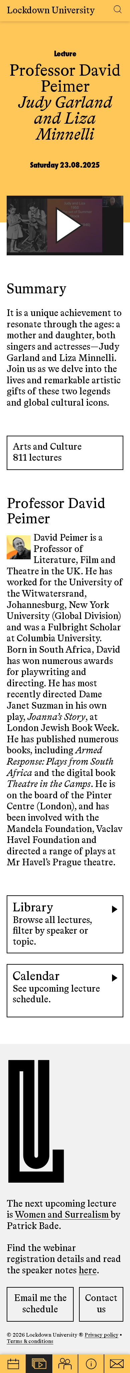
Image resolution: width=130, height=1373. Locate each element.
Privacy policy (101, 1335)
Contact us (101, 1304)
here (88, 1270)
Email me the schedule (40, 1304)
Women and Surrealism (63, 1215)
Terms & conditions (30, 1341)
